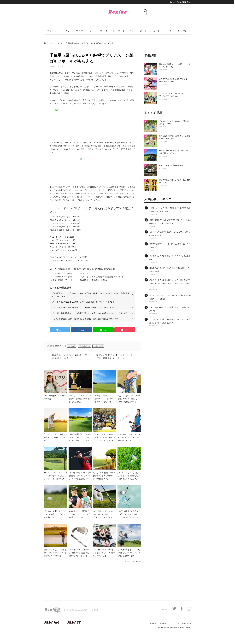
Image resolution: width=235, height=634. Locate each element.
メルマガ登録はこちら (181, 2)
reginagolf (72, 346)
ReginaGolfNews (85, 346)
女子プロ (79, 32)
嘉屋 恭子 (58, 346)
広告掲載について (166, 623)
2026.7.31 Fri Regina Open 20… (172, 165)
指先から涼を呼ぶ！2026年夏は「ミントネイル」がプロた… (174, 65)
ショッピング (166, 32)
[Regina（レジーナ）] (117, 12)
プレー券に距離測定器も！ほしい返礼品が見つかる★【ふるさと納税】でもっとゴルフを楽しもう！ (90, 313)
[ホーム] (45, 43)
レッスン (116, 32)
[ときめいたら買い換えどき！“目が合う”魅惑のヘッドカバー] (150, 83)
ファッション (53, 32)
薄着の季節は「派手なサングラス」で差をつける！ (174, 181)
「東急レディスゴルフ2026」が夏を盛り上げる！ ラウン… (174, 122)
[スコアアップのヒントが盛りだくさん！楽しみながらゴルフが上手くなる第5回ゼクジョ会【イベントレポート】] (150, 98)
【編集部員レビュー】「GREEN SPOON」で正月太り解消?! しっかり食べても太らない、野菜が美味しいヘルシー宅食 (90, 294)
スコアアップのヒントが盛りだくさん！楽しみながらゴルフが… (174, 94)
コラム (60, 43)
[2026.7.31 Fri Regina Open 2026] (150, 170)
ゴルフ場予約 (183, 32)
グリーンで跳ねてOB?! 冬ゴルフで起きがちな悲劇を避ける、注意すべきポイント (83, 302)
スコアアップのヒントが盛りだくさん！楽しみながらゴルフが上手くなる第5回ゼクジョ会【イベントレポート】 (169, 283)
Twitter (174, 609)
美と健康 (103, 32)
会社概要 (153, 623)
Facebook (182, 609)
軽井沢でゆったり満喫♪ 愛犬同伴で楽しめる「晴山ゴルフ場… (174, 151)
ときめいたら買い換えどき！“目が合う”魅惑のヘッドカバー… (174, 80)
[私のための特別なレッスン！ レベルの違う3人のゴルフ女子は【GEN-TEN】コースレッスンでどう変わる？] (150, 141)
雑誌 (141, 32)
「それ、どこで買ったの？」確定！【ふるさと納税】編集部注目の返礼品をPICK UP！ (85, 319)
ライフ (91, 32)
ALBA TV (152, 32)
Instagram (189, 609)
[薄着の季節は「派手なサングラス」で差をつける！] (150, 185)
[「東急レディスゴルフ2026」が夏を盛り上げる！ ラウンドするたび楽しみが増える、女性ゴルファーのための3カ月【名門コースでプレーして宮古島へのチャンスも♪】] (150, 126)
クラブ (67, 32)
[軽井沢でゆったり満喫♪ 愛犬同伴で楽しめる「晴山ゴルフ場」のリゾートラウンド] (150, 155)
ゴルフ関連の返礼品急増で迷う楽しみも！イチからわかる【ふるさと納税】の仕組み (84, 307)
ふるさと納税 (99, 346)
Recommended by (130, 561)
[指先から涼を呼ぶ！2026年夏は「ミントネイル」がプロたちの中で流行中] (150, 69)
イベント (130, 32)
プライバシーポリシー (183, 623)
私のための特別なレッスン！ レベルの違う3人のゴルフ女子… (174, 137)
